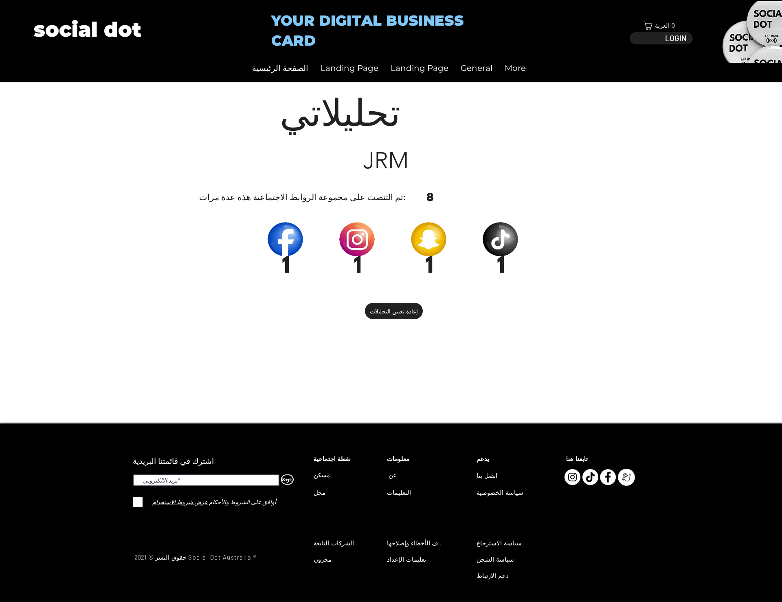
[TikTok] (590, 477)
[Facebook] (608, 477)
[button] (661, 26)
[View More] (87, 29)
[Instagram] (572, 477)
